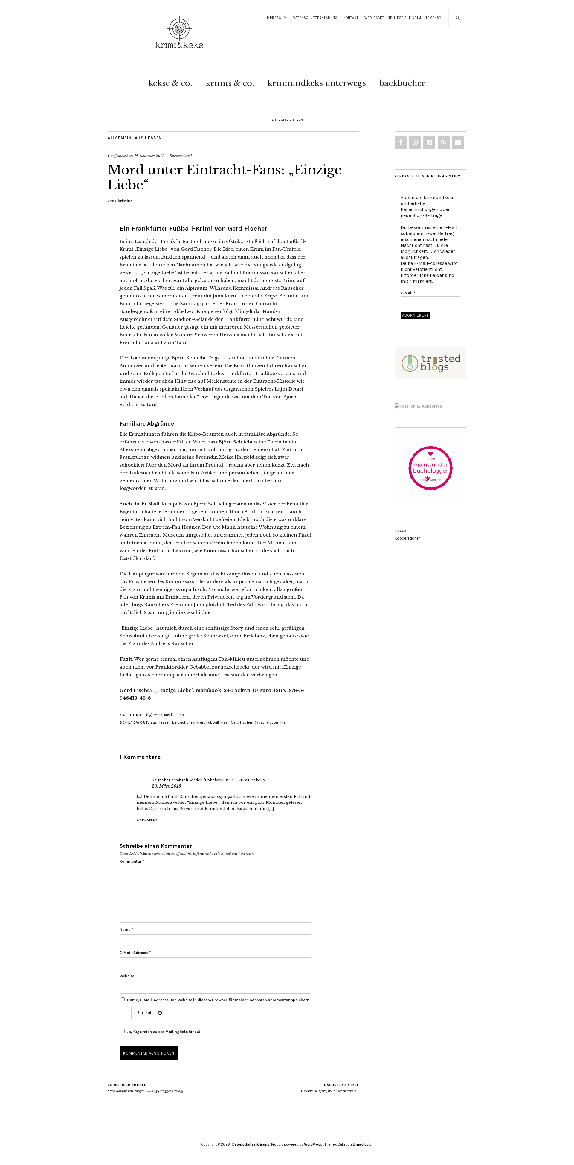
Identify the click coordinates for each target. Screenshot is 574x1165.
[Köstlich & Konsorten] (418, 406)
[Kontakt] (458, 142)
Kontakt (351, 18)
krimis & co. (230, 83)
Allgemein (120, 138)
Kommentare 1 (181, 156)
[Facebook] (401, 142)
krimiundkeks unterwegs (317, 83)
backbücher (402, 83)
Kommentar (132, 861)
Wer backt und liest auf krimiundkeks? (402, 18)
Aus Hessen (148, 138)
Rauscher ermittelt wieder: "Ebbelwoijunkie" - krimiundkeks (208, 780)
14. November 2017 (149, 156)
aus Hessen (161, 722)
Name (126, 929)
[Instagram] (415, 142)
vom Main (279, 722)
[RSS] (444, 142)
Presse (400, 530)
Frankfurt (197, 722)
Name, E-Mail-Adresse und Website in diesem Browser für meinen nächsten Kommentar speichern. (218, 1000)
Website (127, 976)
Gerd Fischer (241, 722)
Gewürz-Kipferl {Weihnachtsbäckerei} (330, 1088)
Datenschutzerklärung (315, 18)
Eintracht (180, 722)
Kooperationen (408, 538)
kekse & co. (170, 83)
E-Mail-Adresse (135, 952)
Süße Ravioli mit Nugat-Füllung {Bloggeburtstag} (145, 1088)
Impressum (276, 18)
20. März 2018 (166, 786)
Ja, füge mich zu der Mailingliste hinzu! (163, 1031)
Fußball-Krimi (217, 722)
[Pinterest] (429, 142)
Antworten (147, 820)
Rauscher (262, 722)
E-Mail (408, 293)
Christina (124, 201)
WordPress (313, 1144)
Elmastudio (362, 1144)
